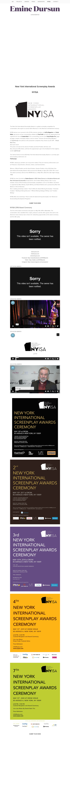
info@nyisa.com (35, 253)
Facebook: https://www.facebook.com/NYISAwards (35, 258)
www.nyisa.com (35, 251)
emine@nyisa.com (35, 255)
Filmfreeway (13, 158)
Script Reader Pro (51, 136)
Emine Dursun (29, 178)
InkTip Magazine (49, 132)
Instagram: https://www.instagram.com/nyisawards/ (35, 262)
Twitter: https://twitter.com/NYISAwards (35, 260)
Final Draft (40, 134)
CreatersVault (24, 136)
